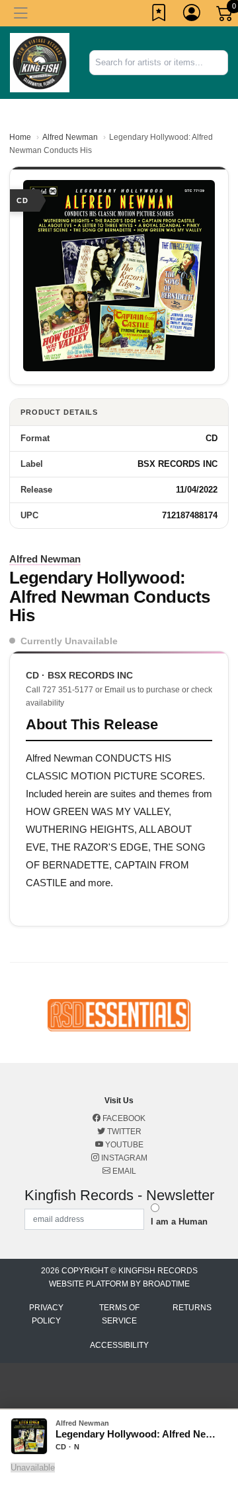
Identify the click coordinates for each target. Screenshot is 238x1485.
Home (20, 137)
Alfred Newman (70, 137)
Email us (120, 689)
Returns (192, 1307)
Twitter (123, 1131)
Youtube (123, 1144)
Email (123, 1171)
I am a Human (179, 1222)
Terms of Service (119, 1314)
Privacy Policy (46, 1314)
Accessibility (119, 1345)
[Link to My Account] (192, 15)
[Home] (39, 62)
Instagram (123, 1158)
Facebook (122, 1118)
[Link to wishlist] (159, 15)
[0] (225, 15)
